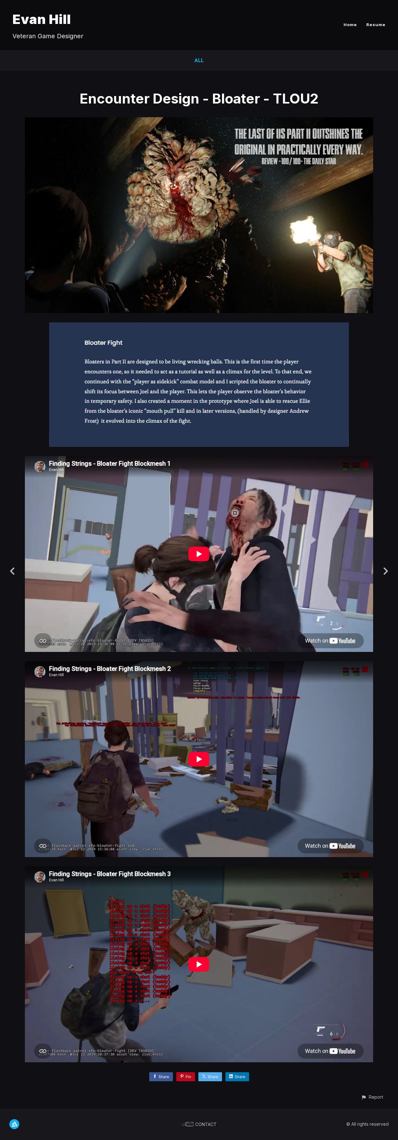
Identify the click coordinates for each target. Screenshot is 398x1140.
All (199, 60)
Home (350, 24)
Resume (376, 24)
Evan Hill (41, 19)
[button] (372, 1097)
